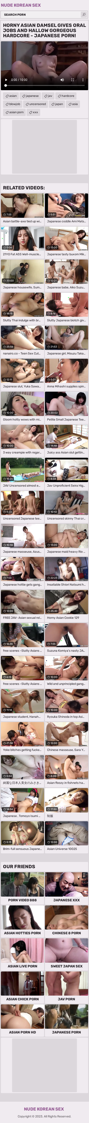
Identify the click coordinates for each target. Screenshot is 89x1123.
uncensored (37, 104)
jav (50, 96)
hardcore (68, 96)
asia (75, 104)
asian (13, 96)
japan (59, 104)
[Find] (84, 15)
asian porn (16, 112)
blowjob (14, 104)
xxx (35, 112)
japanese (32, 96)
